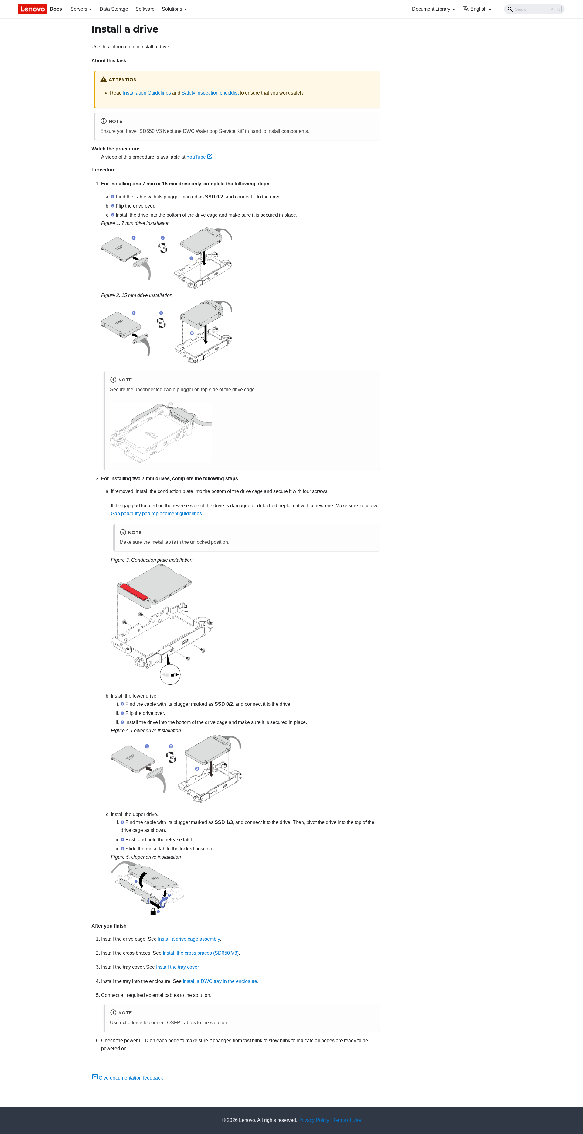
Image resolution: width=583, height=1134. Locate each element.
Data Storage (114, 9)
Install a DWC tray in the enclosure (220, 981)
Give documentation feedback (131, 1078)
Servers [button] (78, 9)
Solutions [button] (172, 9)
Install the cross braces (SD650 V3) (201, 953)
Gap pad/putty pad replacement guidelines (156, 513)
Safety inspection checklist (210, 92)
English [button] (478, 9)
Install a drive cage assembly (189, 939)
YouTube (196, 157)
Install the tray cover (177, 967)
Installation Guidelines (147, 92)
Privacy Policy (313, 1120)
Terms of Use (347, 1120)
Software (145, 9)
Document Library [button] (431, 9)
